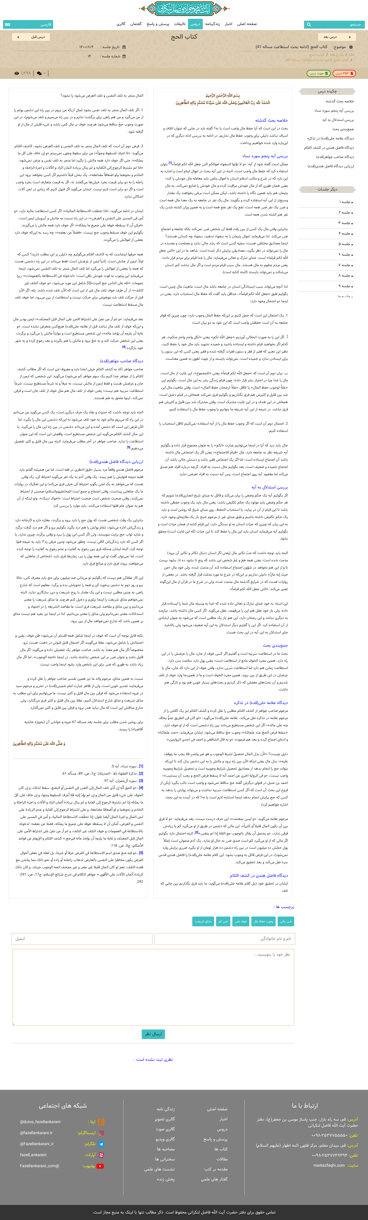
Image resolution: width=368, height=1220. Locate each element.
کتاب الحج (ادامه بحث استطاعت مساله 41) (316, 60)
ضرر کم (223, 921)
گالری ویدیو (165, 1139)
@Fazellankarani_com (39, 1166)
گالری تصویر (164, 1119)
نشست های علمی (159, 1169)
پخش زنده (166, 1179)
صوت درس (316, 73)
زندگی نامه (166, 1109)
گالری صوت (165, 1129)
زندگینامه (212, 24)
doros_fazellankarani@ (40, 1122)
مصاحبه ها (166, 1149)
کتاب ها (221, 1149)
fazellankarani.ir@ (36, 1133)
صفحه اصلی (247, 24)
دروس (195, 24)
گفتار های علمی (214, 1179)
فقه (351, 55)
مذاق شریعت (203, 921)
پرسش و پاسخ (158, 24)
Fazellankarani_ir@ (37, 1144)
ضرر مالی (286, 921)
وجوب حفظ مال (263, 921)
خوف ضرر (241, 921)
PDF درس (342, 73)
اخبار (228, 24)
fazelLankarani (33, 1155)
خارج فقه (336, 55)
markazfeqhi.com (329, 1165)
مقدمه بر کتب (216, 1169)
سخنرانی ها (165, 1159)
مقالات (222, 1159)
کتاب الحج (316, 55)
